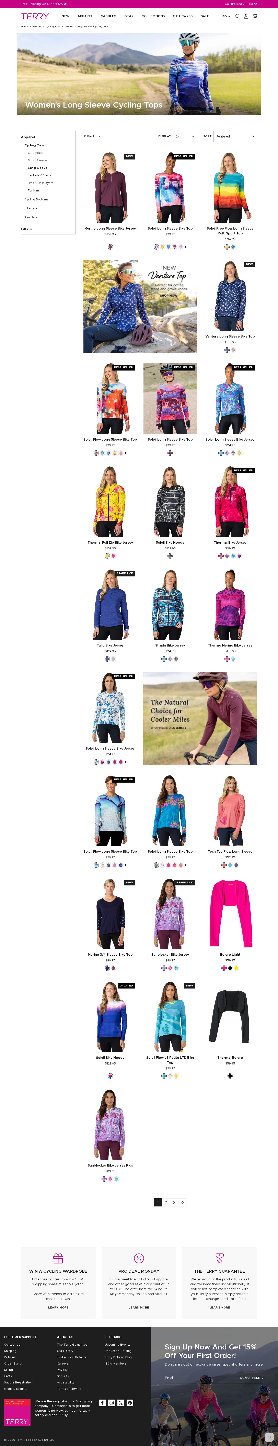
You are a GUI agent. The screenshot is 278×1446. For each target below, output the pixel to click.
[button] (255, 16)
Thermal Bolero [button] (230, 1057)
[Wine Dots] (110, 247)
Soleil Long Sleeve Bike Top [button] (170, 228)
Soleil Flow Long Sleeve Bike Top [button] (110, 439)
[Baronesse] (120, 453)
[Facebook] (102, 1402)
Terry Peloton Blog (118, 1357)
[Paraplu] (170, 968)
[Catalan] (156, 865)
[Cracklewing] (120, 865)
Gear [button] (129, 16)
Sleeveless (35, 153)
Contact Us (12, 1344)
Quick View (110, 215)
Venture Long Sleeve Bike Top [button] (230, 336)
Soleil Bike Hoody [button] (170, 542)
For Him (33, 190)
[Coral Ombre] (180, 865)
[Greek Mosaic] (96, 762)
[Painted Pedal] (156, 247)
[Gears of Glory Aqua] (162, 865)
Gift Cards (183, 16)
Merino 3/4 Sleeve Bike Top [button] (110, 954)
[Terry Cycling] (35, 16)
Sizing (8, 1370)
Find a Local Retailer (71, 1357)
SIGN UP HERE (250, 1377)
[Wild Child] (174, 865)
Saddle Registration (18, 1382)
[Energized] (233, 453)
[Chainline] (227, 659)
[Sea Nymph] (176, 968)
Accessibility (66, 1382)
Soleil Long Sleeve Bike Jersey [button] (230, 439)
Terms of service (69, 1389)
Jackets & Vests (39, 175)
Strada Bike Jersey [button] (170, 645)
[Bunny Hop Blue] (227, 350)
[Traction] (176, 659)
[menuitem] (61, 16)
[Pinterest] (130, 1402)
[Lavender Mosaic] (164, 968)
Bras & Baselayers (40, 183)
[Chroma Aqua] (233, 659)
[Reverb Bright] (113, 556)
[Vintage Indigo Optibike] (236, 865)
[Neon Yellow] (236, 968)
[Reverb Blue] (233, 556)
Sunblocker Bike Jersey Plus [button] (110, 1165)
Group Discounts (15, 1389)
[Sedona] (227, 247)
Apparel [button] (85, 16)
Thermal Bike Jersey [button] (230, 542)
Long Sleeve (37, 168)
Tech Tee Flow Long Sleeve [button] (230, 851)
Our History (65, 1351)
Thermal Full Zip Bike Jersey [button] (110, 542)
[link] (58, 1283)
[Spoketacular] (180, 247)
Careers (62, 1363)
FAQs (8, 1376)
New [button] (65, 16)
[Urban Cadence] (221, 453)
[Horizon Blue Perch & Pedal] (230, 865)
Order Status (13, 1363)
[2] (182, 1202)
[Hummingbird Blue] (96, 865)
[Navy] (107, 968)
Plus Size (31, 217)
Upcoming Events (117, 1344)
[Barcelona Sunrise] (168, 865)
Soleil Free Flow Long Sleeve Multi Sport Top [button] (230, 231)
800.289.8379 (246, 4)
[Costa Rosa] (120, 762)
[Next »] (174, 1202)
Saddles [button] (108, 16)
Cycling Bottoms (36, 199)
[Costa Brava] (164, 1076)
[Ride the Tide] (168, 247)
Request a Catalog (118, 1351)
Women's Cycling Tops (46, 26)
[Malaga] (96, 453)
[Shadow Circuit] (227, 556)
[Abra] (174, 247)
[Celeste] (233, 247)
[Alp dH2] (102, 762)
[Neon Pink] (224, 968)
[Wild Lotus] (221, 556)
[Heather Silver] (113, 659)
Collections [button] (153, 16)
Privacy (62, 1370)
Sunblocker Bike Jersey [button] (170, 954)
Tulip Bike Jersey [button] (110, 645)
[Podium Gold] (176, 1076)
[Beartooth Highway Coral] (170, 453)
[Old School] (170, 556)
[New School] (102, 453)
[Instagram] (111, 1402)
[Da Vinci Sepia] (233, 350)
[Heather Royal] (107, 659)
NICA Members (115, 1363)
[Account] (246, 16)
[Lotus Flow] (114, 865)
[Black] (230, 968)
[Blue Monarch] (108, 762)
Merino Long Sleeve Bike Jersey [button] (110, 228)
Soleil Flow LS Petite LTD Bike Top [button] (170, 1060)
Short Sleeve (37, 160)
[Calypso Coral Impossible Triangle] (224, 865)
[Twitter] (120, 1402)
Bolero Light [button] (230, 954)
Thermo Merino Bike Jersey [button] (230, 645)
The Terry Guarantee (72, 1344)
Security (63, 1376)
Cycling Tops (34, 145)
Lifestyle (31, 208)
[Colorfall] (162, 247)
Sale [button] (205, 16)
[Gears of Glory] (102, 865)
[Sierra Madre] (239, 556)
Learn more (58, 1307)
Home (24, 26)
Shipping (10, 1351)
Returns (9, 1357)
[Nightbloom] (108, 453)
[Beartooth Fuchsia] (114, 762)
